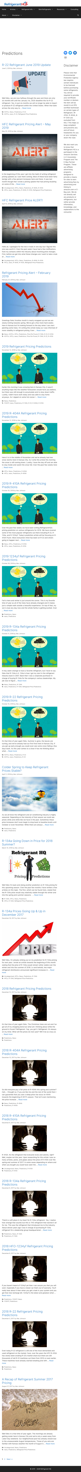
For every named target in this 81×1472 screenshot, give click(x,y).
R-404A (34, 188)
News (12, 112)
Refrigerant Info (27, 9)
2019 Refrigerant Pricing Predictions (26, 346)
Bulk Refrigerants (45, 9)
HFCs (16, 188)
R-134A (40, 334)
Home (4, 9)
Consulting (74, 9)
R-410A (40, 188)
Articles (13, 9)
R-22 (24, 112)
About (4, 15)
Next (10, 1459)
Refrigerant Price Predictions (27, 114)
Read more (26, 108)
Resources (61, 9)
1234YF (6, 403)
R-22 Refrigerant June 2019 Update (26, 65)
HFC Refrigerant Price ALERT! (22, 200)
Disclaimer (16, 15)
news (11, 114)
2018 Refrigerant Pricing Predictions (26, 988)
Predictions (18, 112)
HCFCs (6, 112)
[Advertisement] (40, 33)
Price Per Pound (32, 334)
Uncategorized (9, 188)
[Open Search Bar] (78, 15)
